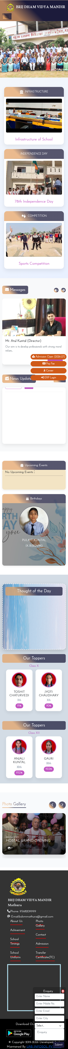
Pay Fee (50, 363)
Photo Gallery (40, 923)
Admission (42, 943)
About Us (16, 921)
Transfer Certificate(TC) (45, 955)
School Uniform (15, 955)
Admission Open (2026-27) (50, 356)
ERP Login (50, 377)
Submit (59, 1044)
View (29, 416)
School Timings (15, 941)
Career (49, 370)
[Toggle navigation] (7, 16)
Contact (41, 934)
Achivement (17, 930)
